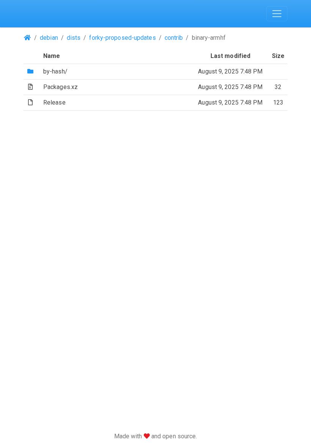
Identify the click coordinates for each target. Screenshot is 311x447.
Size (278, 55)
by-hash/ (55, 71)
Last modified (230, 55)
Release (54, 102)
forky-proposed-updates (122, 37)
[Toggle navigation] (276, 13)
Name (51, 55)
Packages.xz (60, 87)
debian (49, 37)
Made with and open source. (155, 436)
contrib (174, 37)
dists (74, 37)
